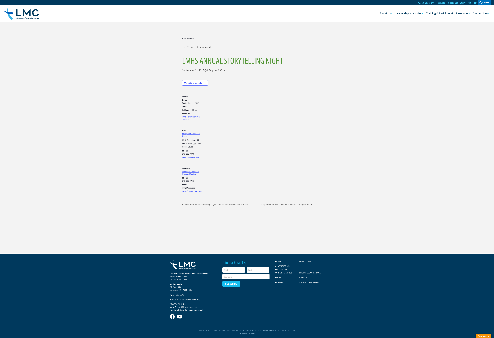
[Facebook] (469, 2)
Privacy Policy (269, 330)
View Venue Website (190, 157)
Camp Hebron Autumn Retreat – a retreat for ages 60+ (284, 204)
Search (485, 2)
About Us (385, 13)
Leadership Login (287, 330)
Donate (441, 2)
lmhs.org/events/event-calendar (191, 118)
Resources (462, 13)
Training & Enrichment (439, 13)
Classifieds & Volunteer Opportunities (283, 269)
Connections (480, 13)
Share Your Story (456, 2)
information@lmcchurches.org (186, 299)
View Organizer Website (192, 191)
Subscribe (231, 283)
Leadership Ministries (408, 13)
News (278, 277)
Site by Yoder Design (247, 334)
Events (303, 277)
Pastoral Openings (310, 272)
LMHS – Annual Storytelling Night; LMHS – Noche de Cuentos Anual (216, 204)
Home (278, 261)
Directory (305, 261)
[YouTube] (475, 2)
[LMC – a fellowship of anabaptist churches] (21, 13)
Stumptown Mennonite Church (191, 134)
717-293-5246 (427, 2)
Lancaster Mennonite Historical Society (190, 172)
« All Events (188, 38)
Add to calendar (195, 83)
